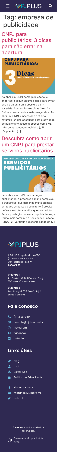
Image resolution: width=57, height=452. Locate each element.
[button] (50, 5)
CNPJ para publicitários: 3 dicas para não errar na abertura (26, 43)
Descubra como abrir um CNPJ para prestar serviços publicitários (28, 144)
